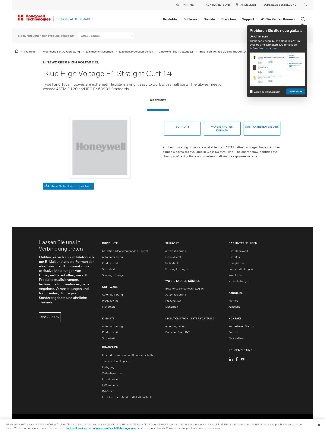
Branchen (228, 19)
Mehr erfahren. (268, 48)
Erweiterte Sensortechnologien (184, 288)
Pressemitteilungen (241, 268)
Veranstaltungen (239, 281)
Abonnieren (49, 317)
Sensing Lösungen (113, 275)
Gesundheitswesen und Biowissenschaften (128, 355)
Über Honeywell (238, 250)
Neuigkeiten (236, 262)
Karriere (233, 300)
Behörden (108, 391)
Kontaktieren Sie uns (241, 326)
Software (190, 19)
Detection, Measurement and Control (125, 250)
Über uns (234, 256)
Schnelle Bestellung (279, 4)
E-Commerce (110, 385)
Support (248, 19)
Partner (189, 4)
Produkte (170, 19)
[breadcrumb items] (17, 51)
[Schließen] (319, 425)
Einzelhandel (110, 379)
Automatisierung (112, 256)
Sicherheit (108, 268)
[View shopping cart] (305, 4)
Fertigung (108, 367)
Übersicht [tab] (158, 100)
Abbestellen (236, 338)
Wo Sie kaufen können (278, 19)
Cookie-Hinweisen (76, 428)
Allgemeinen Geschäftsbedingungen (114, 428)
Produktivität (110, 262)
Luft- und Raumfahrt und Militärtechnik (127, 397)
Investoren (235, 275)
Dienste (209, 19)
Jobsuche (234, 306)
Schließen (295, 91)
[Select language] (177, 4)
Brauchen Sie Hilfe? (177, 332)
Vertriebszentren (112, 373)
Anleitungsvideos (176, 326)
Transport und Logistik (116, 361)
